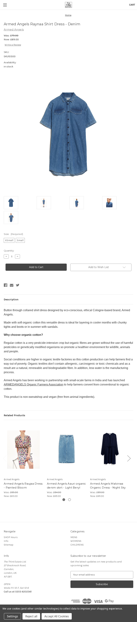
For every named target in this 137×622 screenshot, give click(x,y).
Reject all (31, 616)
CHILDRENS (77, 544)
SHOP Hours (11, 537)
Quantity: (9, 250)
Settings (12, 616)
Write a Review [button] (13, 44)
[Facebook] (5, 285)
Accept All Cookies (56, 616)
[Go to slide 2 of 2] (69, 499)
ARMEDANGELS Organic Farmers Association (33, 384)
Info (6, 541)
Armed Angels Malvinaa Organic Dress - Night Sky (108, 485)
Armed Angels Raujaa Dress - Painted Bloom (23, 485)
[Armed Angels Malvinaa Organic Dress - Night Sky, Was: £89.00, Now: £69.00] (110, 449)
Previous (4, 458)
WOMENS (75, 541)
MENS (73, 537)
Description (11, 299)
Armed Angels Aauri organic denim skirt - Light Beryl (66, 485)
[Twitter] (17, 285)
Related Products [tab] (14, 415)
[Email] (11, 285)
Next (128, 458)
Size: (13, 234)
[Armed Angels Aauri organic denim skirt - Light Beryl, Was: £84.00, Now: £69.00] (66, 449)
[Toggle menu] (5, 5)
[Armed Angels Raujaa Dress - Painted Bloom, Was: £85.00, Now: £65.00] (23, 449)
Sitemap (8, 544)
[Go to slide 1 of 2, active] (63, 499)
